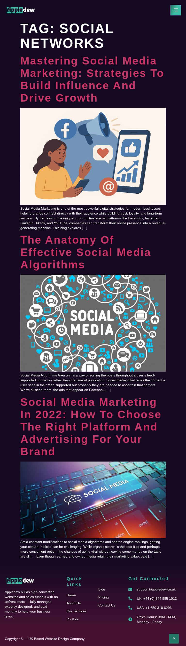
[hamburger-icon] (175, 10)
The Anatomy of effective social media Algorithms (85, 252)
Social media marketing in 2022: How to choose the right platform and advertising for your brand (91, 427)
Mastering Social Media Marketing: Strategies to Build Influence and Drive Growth (92, 79)
